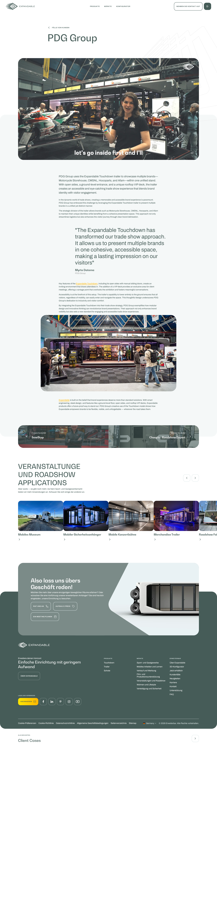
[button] (207, 6)
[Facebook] (43, 701)
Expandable (64, 400)
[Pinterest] (60, 701)
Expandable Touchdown (87, 283)
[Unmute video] (192, 153)
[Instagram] (69, 701)
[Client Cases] (195, 738)
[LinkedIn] (51, 701)
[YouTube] (77, 701)
